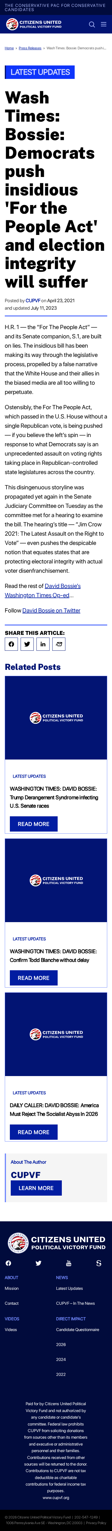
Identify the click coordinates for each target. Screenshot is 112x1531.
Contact (12, 1303)
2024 (61, 1359)
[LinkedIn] (43, 644)
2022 (61, 1374)
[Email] (58, 644)
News (62, 1277)
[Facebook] (11, 644)
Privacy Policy (96, 1523)
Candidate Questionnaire (77, 1329)
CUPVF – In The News (75, 1303)
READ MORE (34, 824)
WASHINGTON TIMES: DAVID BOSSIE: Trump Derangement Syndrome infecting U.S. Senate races (54, 797)
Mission (12, 1288)
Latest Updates (40, 72)
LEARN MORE (36, 1188)
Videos (11, 1329)
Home (9, 48)
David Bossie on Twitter (51, 610)
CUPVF (33, 300)
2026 (61, 1344)
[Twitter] (27, 644)
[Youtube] (68, 1264)
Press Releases (30, 48)
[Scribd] (98, 1264)
